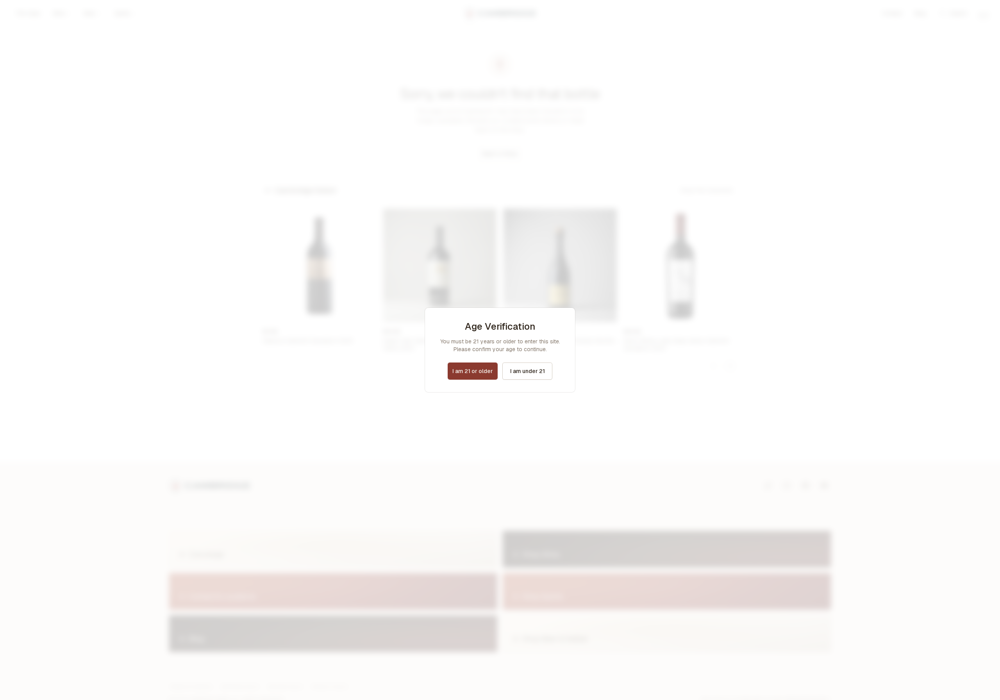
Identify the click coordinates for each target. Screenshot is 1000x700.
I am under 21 (527, 371)
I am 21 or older (472, 371)
